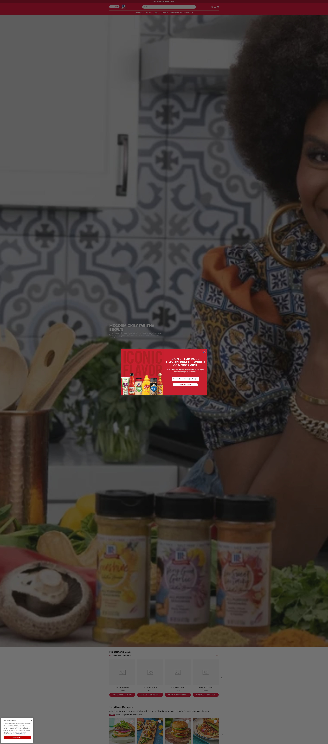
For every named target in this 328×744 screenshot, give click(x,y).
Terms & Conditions (20, 733)
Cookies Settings (17, 737)
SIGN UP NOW (185, 385)
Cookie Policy (12, 733)
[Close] (31, 720)
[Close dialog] (204, 351)
